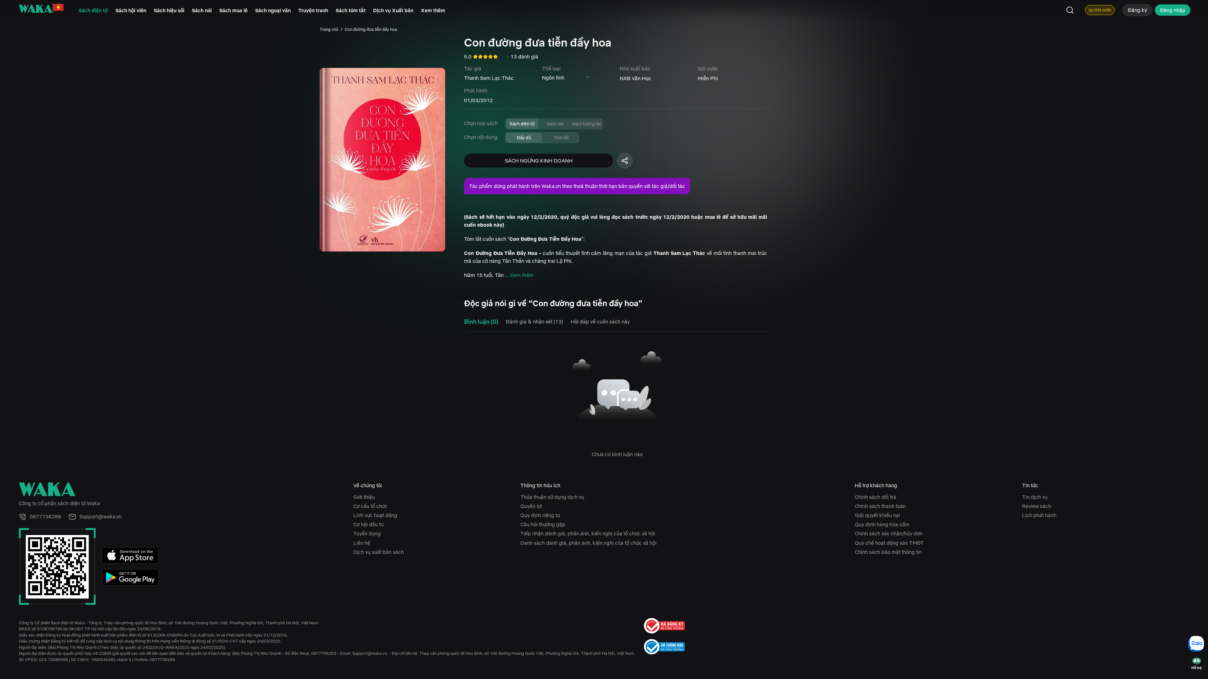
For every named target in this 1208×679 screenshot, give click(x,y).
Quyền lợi (531, 506)
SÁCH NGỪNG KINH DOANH (539, 160)
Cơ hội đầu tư (368, 524)
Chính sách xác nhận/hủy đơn (888, 533)
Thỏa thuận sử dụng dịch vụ (552, 497)
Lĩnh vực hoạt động (375, 515)
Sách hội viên (130, 10)
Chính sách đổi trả (875, 497)
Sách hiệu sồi (169, 10)
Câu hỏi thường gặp (542, 524)
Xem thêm (433, 10)
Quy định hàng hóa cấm (882, 524)
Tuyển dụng (367, 533)
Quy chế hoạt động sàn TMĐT (889, 543)
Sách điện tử (93, 10)
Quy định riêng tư (540, 515)
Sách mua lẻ (233, 10)
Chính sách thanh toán (880, 506)
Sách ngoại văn (273, 10)
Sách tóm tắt (351, 10)
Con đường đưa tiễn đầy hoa (371, 29)
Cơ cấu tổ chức (370, 506)
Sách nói (202, 10)
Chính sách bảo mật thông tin (888, 552)
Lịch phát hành (1039, 515)
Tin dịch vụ (1035, 497)
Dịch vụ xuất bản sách (378, 552)
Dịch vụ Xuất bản (393, 10)
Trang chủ (329, 29)
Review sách (1036, 506)
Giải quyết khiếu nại (877, 515)
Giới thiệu (364, 497)
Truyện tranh (313, 10)
